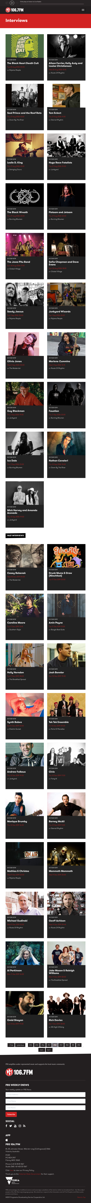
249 (61, 1045)
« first (11, 1045)
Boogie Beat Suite (58, 629)
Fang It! (54, 778)
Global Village (14, 268)
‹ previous (20, 1045)
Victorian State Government (30, 1174)
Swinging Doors (15, 169)
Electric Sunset (15, 729)
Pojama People (15, 70)
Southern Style (15, 629)
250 (67, 1045)
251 (73, 1045)
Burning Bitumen (15, 219)
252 (78, 1045)
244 (30, 1045)
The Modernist (14, 368)
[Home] (15, 10)
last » (49, 1049)
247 (49, 1045)
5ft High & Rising (57, 1027)
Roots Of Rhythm (57, 73)
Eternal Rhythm (57, 120)
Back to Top (81, 1197)
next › (42, 1049)
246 (43, 1045)
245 (36, 1045)
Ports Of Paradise (57, 729)
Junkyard (54, 169)
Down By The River (16, 120)
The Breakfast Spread (17, 679)
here (11, 1170)
